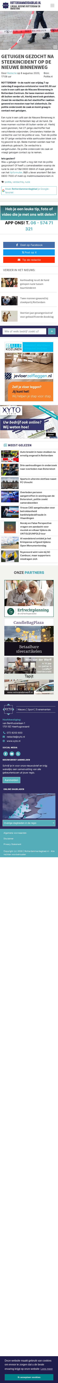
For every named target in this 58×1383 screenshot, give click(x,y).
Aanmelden (11, 780)
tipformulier (16, 172)
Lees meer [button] (47, 1368)
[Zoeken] (51, 331)
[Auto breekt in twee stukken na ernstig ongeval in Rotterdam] (10, 456)
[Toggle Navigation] (52, 5)
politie (8, 182)
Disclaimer (9, 838)
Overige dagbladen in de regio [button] (20, 823)
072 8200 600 (14, 732)
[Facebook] (6, 753)
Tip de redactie (31, 259)
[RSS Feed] (18, 753)
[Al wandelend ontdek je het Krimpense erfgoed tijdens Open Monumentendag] (10, 543)
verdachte (18, 182)
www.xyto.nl (13, 741)
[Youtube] (12, 753)
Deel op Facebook (31, 245)
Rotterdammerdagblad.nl (25, 3)
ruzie (27, 182)
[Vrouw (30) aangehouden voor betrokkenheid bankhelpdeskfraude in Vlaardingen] (10, 512)
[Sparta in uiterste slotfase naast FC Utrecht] (10, 483)
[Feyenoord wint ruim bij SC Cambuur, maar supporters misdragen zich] (10, 556)
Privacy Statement (12, 844)
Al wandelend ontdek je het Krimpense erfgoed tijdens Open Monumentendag (35, 542)
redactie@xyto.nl (16, 736)
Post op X (31, 252)
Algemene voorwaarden (15, 833)
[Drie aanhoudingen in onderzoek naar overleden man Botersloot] (10, 470)
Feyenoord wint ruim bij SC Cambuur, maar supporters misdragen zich (35, 555)
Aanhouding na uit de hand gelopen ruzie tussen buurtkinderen (34, 283)
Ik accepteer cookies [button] (29, 1377)
